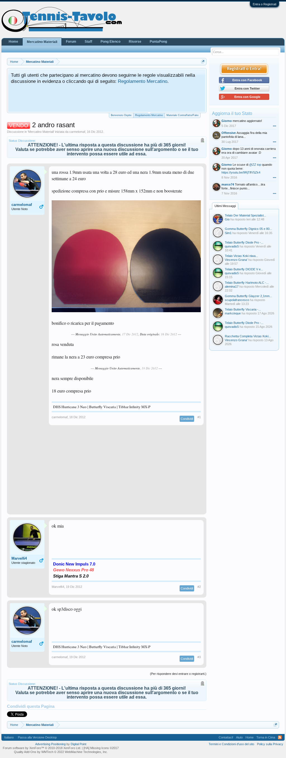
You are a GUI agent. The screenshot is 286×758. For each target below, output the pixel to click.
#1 (199, 417)
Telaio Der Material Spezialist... (245, 215)
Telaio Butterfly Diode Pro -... (244, 242)
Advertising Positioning (50, 744)
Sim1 (228, 233)
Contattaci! (226, 737)
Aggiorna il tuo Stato (232, 113)
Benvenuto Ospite (121, 115)
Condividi (187, 418)
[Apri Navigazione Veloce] (203, 61)
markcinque (233, 313)
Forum (71, 42)
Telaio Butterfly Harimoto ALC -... (247, 282)
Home (13, 42)
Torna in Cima (265, 737)
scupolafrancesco (237, 300)
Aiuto (239, 737)
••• (274, 125)
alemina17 (232, 286)
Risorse (135, 42)
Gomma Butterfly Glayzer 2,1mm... (248, 296)
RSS (280, 737)
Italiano (9, 737)
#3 (199, 657)
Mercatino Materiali (41, 131)
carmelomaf (77, 131)
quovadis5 (232, 246)
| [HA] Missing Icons (100, 748)
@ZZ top (255, 164)
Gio (227, 219)
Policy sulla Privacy (270, 744)
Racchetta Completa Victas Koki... (248, 336)
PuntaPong (158, 42)
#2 (199, 586)
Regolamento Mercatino (142, 81)
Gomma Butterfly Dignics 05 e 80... (248, 228)
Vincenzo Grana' (236, 259)
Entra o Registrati (264, 4)
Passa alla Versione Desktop (37, 737)
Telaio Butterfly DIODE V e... (244, 269)
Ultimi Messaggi (225, 206)
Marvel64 (19, 558)
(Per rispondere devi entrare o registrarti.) (178, 673)
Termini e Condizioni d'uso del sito (231, 744)
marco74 (227, 184)
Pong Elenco (110, 42)
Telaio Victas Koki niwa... (241, 256)
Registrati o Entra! (244, 69)
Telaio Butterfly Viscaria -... (243, 309)
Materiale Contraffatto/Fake (182, 115)
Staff (88, 42)
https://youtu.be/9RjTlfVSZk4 (240, 172)
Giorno (226, 120)
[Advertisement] (107, 473)
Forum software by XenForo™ (42, 748)
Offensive (228, 132)
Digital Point (78, 744)
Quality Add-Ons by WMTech (61, 752)
